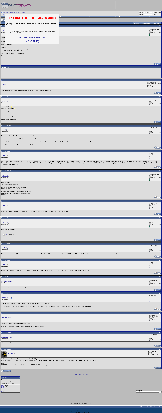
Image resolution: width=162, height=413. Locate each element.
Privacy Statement (154, 406)
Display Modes (156, 23)
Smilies (2, 386)
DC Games (22, 12)
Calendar (89, 16)
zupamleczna (6, 281)
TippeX (10, 353)
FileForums (5, 12)
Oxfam (3, 101)
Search (147, 16)
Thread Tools (136, 23)
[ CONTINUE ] (32, 41)
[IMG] (2, 387)
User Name (141, 12)
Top (160, 406)
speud (3, 130)
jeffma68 (4, 31)
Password (141, 14)
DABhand (5, 317)
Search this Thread (146, 23)
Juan (3, 84)
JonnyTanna (5, 298)
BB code (3, 385)
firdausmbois (6, 337)
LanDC (4, 156)
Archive (147, 406)
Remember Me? (157, 12)
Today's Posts (118, 16)
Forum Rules (4, 391)
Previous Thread (78, 374)
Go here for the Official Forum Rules (32, 37)
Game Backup (12, 12)
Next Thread (85, 374)
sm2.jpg (7, 234)
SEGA (17, 12)
